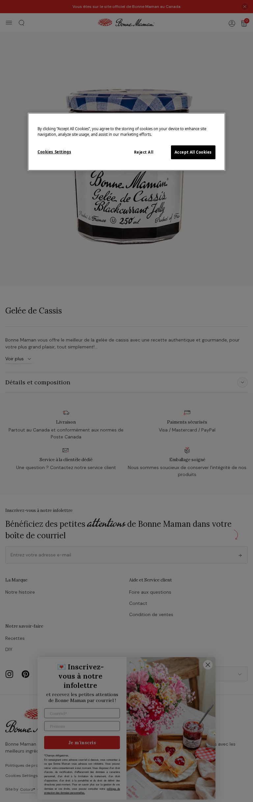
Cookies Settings (54, 151)
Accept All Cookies (193, 152)
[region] (126, 142)
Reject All (144, 152)
